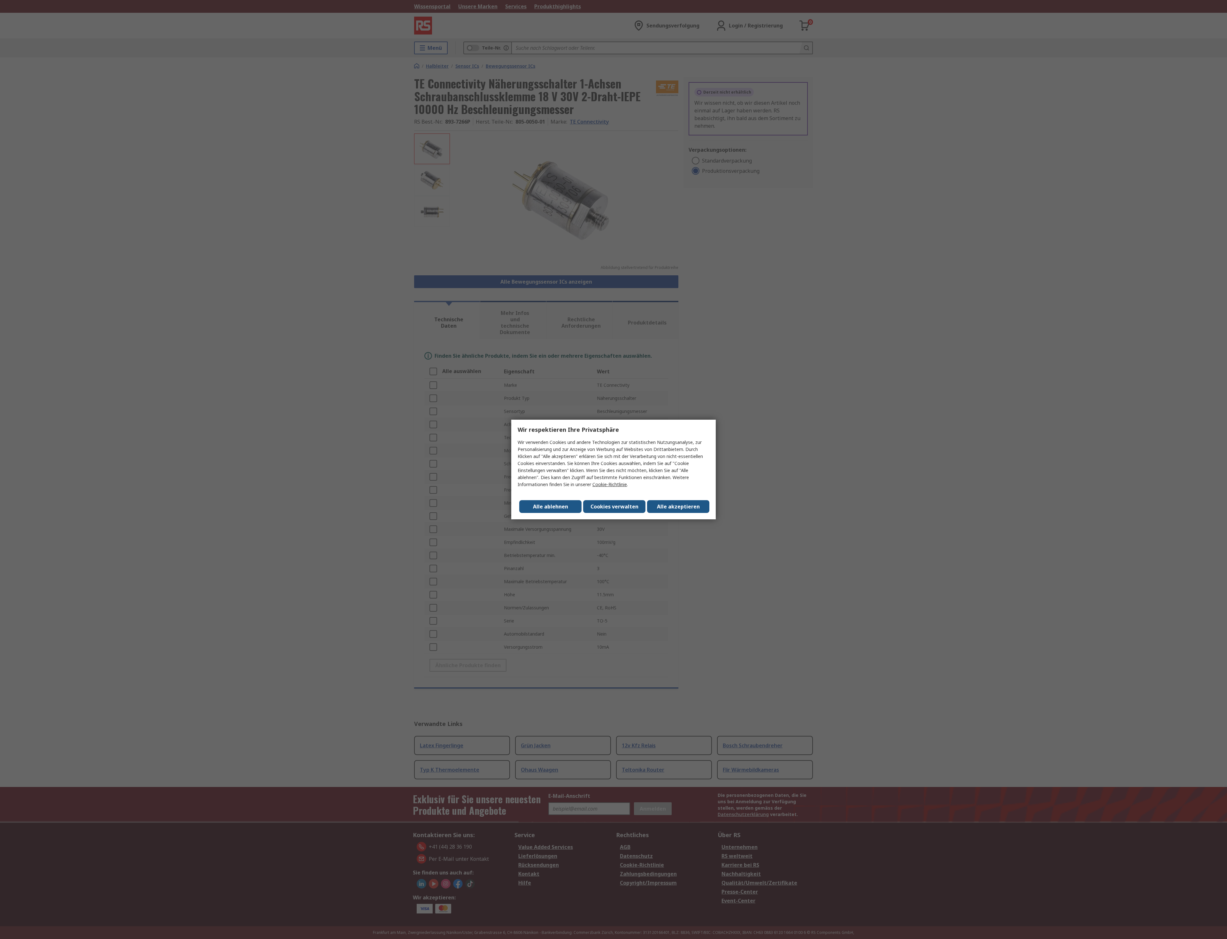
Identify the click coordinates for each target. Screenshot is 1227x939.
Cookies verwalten (614, 506)
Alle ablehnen (550, 506)
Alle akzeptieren (678, 506)
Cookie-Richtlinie (609, 484)
